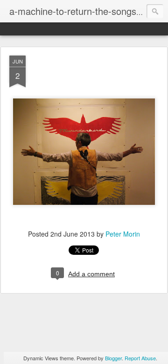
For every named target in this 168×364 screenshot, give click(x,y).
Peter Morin (122, 233)
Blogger (113, 358)
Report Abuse (140, 358)
